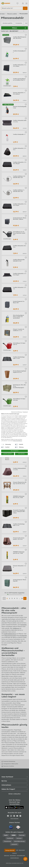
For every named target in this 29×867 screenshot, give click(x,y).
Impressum (25, 412)
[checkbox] (2, 444)
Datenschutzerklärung (16, 412)
